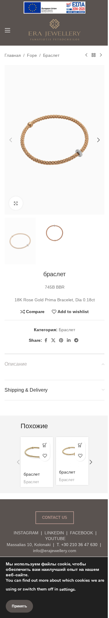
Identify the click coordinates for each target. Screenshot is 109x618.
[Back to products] (93, 55)
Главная (13, 55)
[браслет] (37, 453)
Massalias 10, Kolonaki (29, 544)
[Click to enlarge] (16, 203)
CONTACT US (54, 517)
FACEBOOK (81, 532)
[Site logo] (54, 7)
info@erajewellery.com (54, 550)
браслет (32, 474)
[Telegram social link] (76, 340)
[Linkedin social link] (68, 340)
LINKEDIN (54, 532)
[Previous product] (86, 55)
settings (67, 589)
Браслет (51, 55)
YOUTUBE (54, 538)
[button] (11, 140)
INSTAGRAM (26, 532)
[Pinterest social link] (61, 340)
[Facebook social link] (45, 340)
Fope (32, 55)
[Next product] (100, 55)
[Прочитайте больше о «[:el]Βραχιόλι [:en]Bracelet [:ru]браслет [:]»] (44, 445)
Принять (19, 606)
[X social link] (53, 340)
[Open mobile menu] (8, 30)
